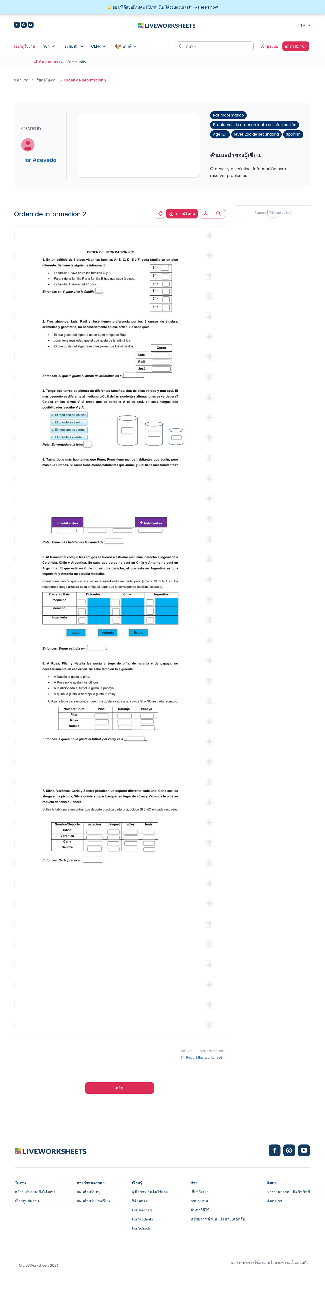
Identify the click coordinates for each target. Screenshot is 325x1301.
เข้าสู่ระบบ (269, 46)
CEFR (96, 46)
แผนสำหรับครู (88, 1192)
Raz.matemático (228, 115)
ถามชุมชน (199, 1201)
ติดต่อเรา (274, 1201)
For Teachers (142, 1210)
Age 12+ (220, 134)
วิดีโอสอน (140, 1201)
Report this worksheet (204, 1057)
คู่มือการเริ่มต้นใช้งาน (150, 1192)
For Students (142, 1219)
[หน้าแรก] (166, 25)
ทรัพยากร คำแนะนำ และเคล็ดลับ (218, 1219)
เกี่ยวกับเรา (200, 1192)
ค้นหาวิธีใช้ (200, 1210)
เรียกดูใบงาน (24, 46)
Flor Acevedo (38, 160)
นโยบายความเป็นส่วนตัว (288, 1262)
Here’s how (208, 7)
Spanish (293, 134)
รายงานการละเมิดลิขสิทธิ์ (288, 1192)
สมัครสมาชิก (296, 46)
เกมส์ (127, 46)
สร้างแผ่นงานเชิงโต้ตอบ (35, 1192)
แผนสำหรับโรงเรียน (93, 1201)
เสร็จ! (119, 1087)
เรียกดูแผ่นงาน (27, 1201)
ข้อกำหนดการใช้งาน (248, 1262)
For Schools (141, 1228)
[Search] (181, 46)
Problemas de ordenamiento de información (254, 124)
